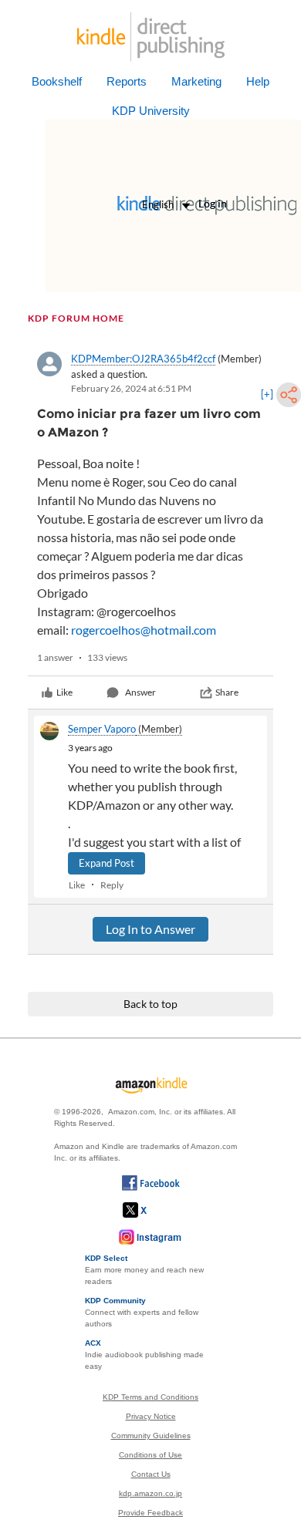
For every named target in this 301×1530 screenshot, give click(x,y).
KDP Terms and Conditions (150, 1397)
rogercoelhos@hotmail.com (143, 629)
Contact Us (151, 1474)
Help (257, 81)
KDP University (151, 110)
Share (226, 692)
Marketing (196, 81)
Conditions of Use (150, 1455)
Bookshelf (57, 81)
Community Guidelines (151, 1435)
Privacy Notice (151, 1416)
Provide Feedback (150, 1512)
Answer (140, 692)
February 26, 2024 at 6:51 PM (131, 388)
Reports (127, 81)
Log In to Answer (150, 929)
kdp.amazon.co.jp (150, 1493)
